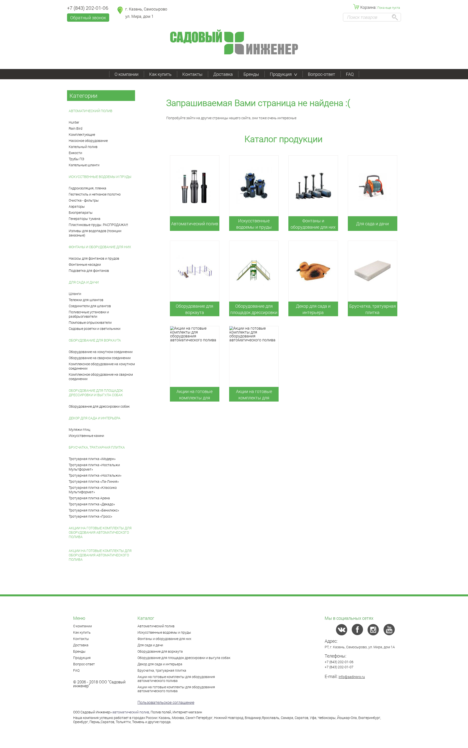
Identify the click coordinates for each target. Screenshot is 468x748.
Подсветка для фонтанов (89, 270)
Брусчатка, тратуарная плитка (97, 447)
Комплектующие (82, 134)
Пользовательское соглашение (165, 702)
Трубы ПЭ (76, 159)
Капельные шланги (84, 165)
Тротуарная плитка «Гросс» (90, 516)
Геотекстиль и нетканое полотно (95, 194)
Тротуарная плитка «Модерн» (92, 458)
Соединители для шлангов (90, 306)
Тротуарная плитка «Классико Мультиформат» (93, 489)
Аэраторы (77, 206)
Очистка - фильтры (84, 200)
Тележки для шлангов (86, 299)
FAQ (350, 74)
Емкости (75, 152)
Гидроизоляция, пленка (87, 188)
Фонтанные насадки (85, 264)
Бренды (251, 74)
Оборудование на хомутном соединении (101, 351)
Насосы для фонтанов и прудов (94, 258)
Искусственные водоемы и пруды (100, 176)
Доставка (223, 74)
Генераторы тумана (84, 218)
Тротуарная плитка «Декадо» (92, 504)
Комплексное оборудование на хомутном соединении (102, 366)
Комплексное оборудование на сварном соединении (101, 376)
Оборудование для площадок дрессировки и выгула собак (96, 392)
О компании (126, 74)
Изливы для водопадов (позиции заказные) (95, 232)
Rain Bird (75, 128)
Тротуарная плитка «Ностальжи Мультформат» (94, 467)
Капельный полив (83, 146)
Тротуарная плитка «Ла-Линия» (94, 481)
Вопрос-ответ (321, 74)
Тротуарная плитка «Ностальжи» (95, 475)
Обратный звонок (88, 17)
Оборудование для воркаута (95, 340)
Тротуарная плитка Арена (89, 498)
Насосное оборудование (88, 140)
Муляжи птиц (79, 429)
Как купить (160, 74)
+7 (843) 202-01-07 (339, 667)
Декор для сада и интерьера (94, 418)
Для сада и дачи (84, 282)
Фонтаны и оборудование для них (100, 247)
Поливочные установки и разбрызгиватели (89, 314)
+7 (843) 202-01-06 (87, 7)
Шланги (75, 293)
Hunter (74, 122)
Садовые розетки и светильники (94, 328)
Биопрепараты (81, 212)
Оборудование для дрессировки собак (99, 406)
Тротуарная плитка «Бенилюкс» (94, 510)
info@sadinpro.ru (352, 676)
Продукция (281, 74)
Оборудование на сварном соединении (100, 357)
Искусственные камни (86, 435)
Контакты (192, 74)
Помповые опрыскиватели (90, 322)
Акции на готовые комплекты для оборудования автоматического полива (100, 532)
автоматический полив (130, 712)
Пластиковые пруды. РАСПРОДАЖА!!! (98, 224)
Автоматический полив (90, 110)
